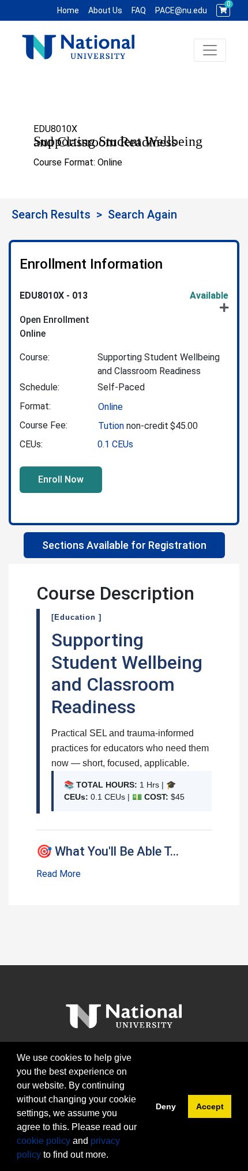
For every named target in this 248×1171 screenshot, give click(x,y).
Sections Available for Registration (124, 545)
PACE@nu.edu (181, 10)
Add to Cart (61, 479)
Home (68, 10)
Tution (112, 425)
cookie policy (43, 1141)
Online (110, 406)
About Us (105, 10)
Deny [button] (166, 1106)
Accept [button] (210, 1106)
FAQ (138, 10)
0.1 (115, 444)
